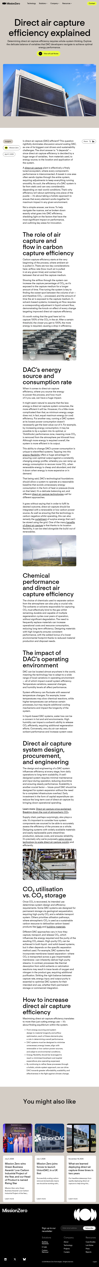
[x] (15, 1259)
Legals (95, 1261)
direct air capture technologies (48, 494)
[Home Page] (11, 3)
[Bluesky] (24, 1259)
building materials (56, 926)
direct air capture (33, 167)
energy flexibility (31, 454)
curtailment (41, 519)
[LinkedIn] (5, 1259)
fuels (39, 926)
